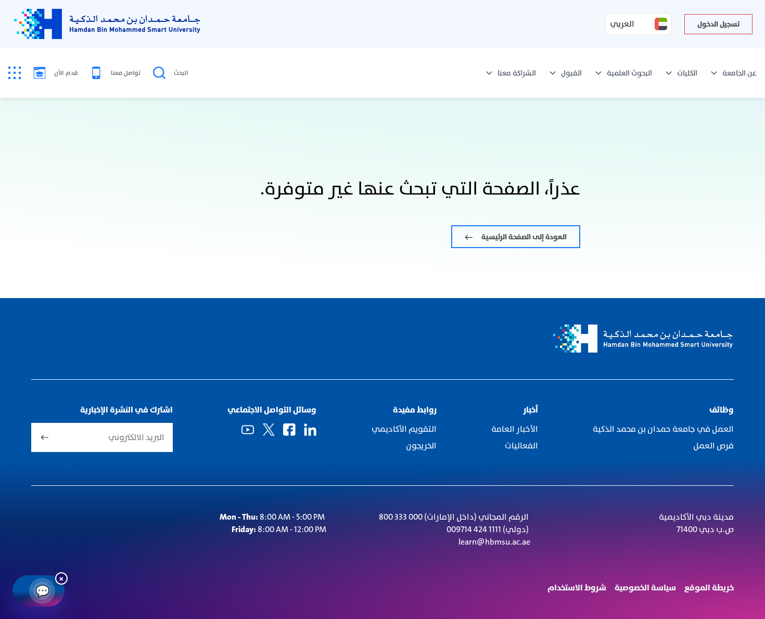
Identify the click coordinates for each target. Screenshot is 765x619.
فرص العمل (713, 445)
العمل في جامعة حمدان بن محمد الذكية (663, 428)
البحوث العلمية (629, 73)
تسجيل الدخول (718, 24)
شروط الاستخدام (576, 587)
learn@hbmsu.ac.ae (494, 541)
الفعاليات (520, 445)
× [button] (61, 578)
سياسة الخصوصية (645, 587)
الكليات (687, 73)
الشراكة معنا (517, 73)
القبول (571, 73)
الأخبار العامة (514, 428)
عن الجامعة (739, 73)
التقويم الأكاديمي (404, 428)
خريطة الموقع (709, 587)
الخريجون (421, 445)
